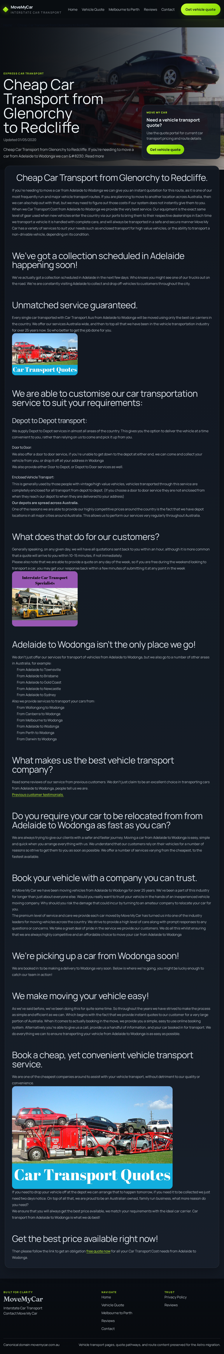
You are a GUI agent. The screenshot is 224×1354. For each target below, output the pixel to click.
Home (72, 9)
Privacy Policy (175, 1297)
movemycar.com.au (45, 1344)
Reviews (150, 9)
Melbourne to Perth (124, 9)
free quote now (98, 1251)
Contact (168, 9)
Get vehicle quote (201, 9)
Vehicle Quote (93, 9)
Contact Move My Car (20, 1313)
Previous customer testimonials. (38, 794)
